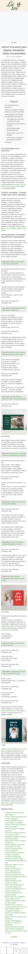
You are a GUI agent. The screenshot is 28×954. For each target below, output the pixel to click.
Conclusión (8, 142)
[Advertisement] (14, 26)
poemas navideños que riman (10, 710)
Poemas (15, 937)
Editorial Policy (14, 944)
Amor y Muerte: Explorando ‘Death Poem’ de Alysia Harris (13, 578)
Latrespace (22, 942)
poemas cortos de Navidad (9, 630)
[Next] (10, 950)
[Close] (16, 951)
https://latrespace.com (12, 942)
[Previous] (3, 950)
